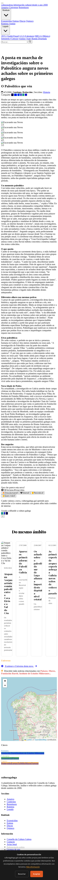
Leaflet (29, 739)
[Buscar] (30, 42)
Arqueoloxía (6, 758)
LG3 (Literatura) (27, 36)
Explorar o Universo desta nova (19, 666)
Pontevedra (6, 763)
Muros (28, 763)
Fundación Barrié (9, 753)
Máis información (33, 867)
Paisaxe (15, 758)
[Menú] (2, 3)
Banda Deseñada (39, 38)
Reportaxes (24, 7)
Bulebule (6, 10)
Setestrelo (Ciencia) (9, 38)
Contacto (11, 842)
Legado (5, 26)
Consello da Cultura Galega (19, 839)
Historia (46, 92)
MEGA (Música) (42, 36)
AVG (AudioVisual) (10, 36)
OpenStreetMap (41, 739)
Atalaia (12, 23)
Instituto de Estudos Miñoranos (30, 753)
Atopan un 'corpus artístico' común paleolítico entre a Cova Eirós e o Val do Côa (10, 593)
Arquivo (5, 7)
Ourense (35, 763)
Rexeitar (22, 874)
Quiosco (30, 21)
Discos (22, 21)
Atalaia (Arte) (25, 38)
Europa (14, 763)
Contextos (11, 801)
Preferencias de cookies (15, 847)
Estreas (16, 21)
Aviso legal (12, 844)
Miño (23, 763)
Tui (19, 763)
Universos (13, 7)
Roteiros (5, 23)
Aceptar (36, 874)
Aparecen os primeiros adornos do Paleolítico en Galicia (25, 562)
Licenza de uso (13, 849)
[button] (5, 681)
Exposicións (6, 21)
